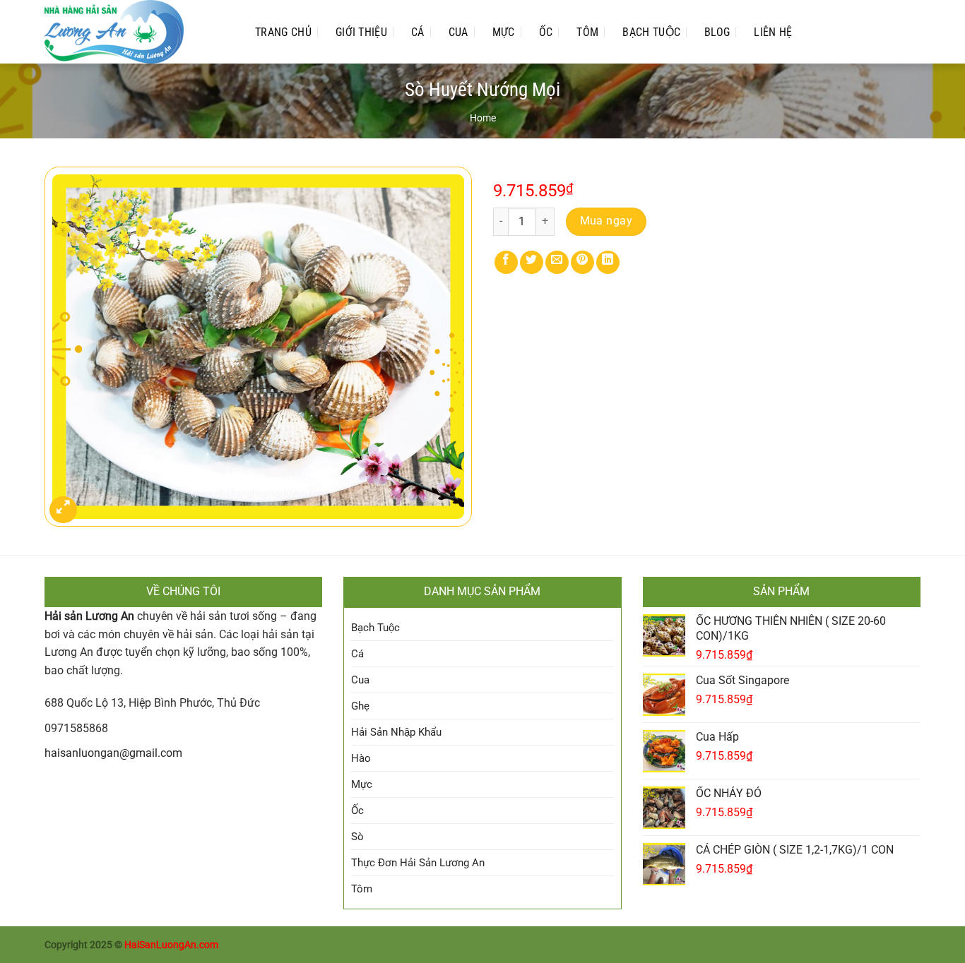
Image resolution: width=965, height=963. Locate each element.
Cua (458, 32)
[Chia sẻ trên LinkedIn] (608, 262)
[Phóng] (63, 510)
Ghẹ (360, 706)
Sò (357, 836)
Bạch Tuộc (651, 32)
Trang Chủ (283, 32)
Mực (503, 32)
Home (483, 118)
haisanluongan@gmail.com (113, 753)
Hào (361, 758)
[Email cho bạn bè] (557, 262)
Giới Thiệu (361, 32)
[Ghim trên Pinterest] (582, 262)
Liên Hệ (773, 32)
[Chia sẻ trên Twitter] (531, 262)
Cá (418, 32)
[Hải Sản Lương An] (136, 32)
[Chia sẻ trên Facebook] (506, 262)
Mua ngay (606, 221)
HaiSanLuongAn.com (171, 945)
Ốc (546, 32)
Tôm (587, 32)
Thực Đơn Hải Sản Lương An (418, 862)
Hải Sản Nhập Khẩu (396, 732)
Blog (717, 32)
